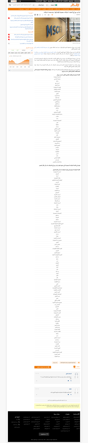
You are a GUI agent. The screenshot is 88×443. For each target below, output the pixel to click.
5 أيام (29, 53)
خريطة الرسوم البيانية (54, 417)
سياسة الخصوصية (65, 428)
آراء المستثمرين (76, 426)
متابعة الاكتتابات (26, 417)
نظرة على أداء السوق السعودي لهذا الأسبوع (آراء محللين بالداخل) (22, 15)
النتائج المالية (76, 421)
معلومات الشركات (65, 9)
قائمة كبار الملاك (75, 417)
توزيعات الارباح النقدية (34, 421)
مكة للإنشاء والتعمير (40, 47)
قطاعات (73, 9)
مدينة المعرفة (46, 52)
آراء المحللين (36, 424)
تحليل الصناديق (26, 421)
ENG (9, 1)
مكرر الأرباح (76, 424)
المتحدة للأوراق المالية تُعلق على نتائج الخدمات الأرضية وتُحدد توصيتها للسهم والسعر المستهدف (21, 27)
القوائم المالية (76, 419)
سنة (19, 53)
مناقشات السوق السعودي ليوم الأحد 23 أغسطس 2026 (23, 18)
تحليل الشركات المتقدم (34, 417)
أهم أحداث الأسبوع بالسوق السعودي (26, 24)
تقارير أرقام (56, 419)
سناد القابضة (77, 55)
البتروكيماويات (56, 426)
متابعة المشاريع (26, 424)
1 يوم (32, 53)
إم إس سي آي (55, 362)
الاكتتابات (38, 9)
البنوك (57, 421)
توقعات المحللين (36, 426)
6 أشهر (22, 53)
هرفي (35, 54)
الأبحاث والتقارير (35, 428)
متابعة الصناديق (26, 419)
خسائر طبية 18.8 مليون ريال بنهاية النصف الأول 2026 (24, 37)
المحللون (44, 9)
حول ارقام (66, 424)
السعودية (53, 5)
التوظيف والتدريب (65, 419)
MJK (70, 389)
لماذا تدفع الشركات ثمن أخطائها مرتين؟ (26, 43)
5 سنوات (12, 53)
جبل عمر (48, 47)
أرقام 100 (46, 421)
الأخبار (78, 9)
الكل (9, 53)
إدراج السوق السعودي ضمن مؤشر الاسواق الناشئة (68, 362)
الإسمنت (57, 424)
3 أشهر (26, 53)
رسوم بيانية (22, 9)
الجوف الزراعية (40, 54)
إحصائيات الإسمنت (55, 428)
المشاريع (27, 9)
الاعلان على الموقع (65, 417)
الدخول (18, 1)
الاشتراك (13, 1)
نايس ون (40, 52)
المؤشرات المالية (50, 9)
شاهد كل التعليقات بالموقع (42, 367)
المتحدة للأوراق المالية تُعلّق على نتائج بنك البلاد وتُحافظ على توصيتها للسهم (22, 21)
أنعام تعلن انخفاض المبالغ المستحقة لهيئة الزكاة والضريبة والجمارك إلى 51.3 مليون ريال (22, 40)
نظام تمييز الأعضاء (17, 427)
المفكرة (77, 428)
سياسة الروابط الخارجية (64, 431)
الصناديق (33, 9)
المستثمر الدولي (68, 373)
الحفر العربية (53, 52)
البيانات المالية (57, 9)
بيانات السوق (46, 417)
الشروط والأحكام (65, 426)
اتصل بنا (67, 421)
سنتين (16, 53)
